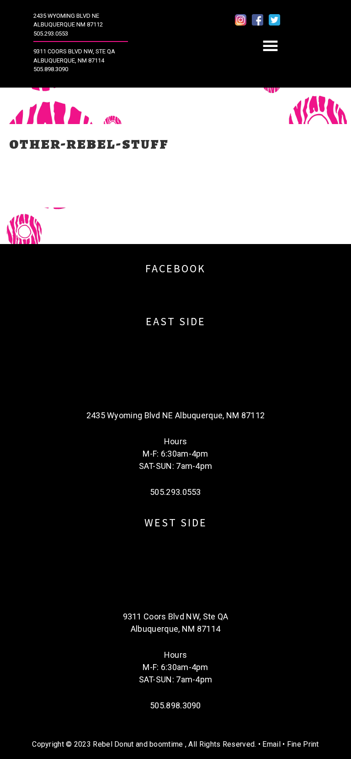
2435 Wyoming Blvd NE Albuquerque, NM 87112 (175, 415)
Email (271, 744)
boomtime (166, 744)
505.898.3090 (50, 69)
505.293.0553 (50, 33)
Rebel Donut (176, 46)
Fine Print (303, 744)
